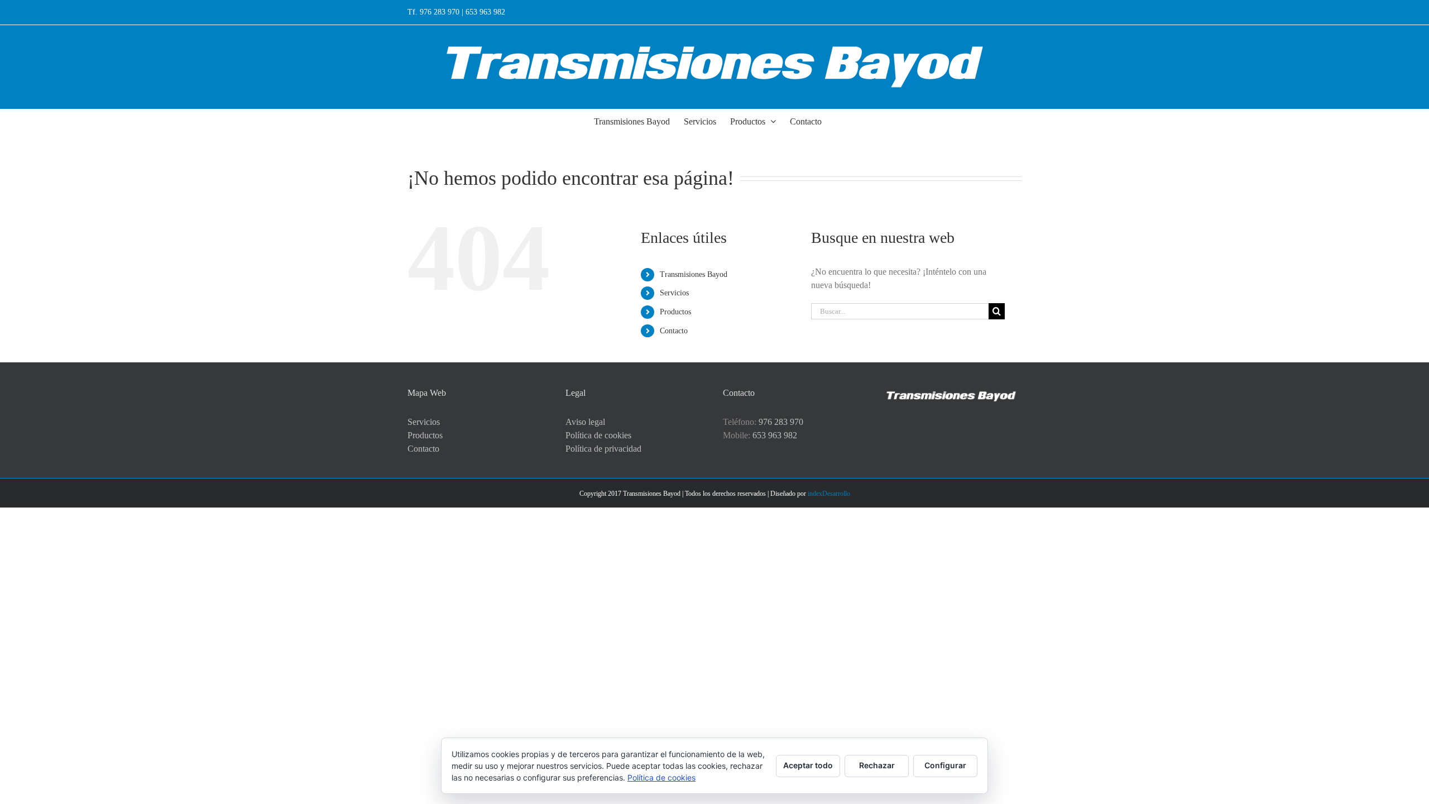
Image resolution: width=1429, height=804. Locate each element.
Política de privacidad (603, 448)
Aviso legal (585, 422)
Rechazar (877, 765)
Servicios (674, 293)
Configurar (945, 765)
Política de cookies (598, 435)
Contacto (674, 331)
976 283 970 (781, 422)
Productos (675, 312)
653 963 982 (774, 435)
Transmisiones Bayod (693, 274)
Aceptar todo (808, 765)
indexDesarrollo (829, 493)
